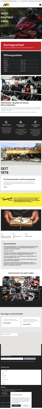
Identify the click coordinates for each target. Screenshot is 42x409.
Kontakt (3, 381)
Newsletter (3, 383)
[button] (40, 5)
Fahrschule (3, 377)
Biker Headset (4, 375)
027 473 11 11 (4, 392)
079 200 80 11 (5, 394)
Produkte (3, 372)
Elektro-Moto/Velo (5, 379)
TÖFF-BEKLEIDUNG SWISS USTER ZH (26, 199)
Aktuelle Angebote (5, 370)
